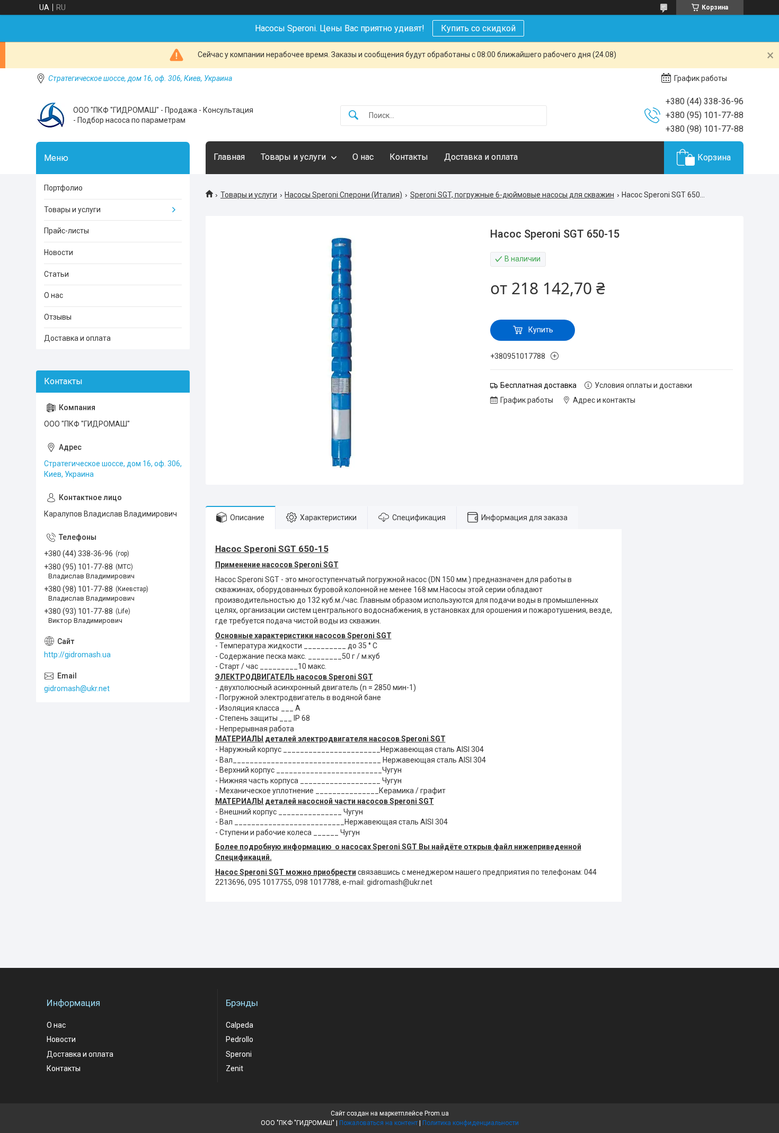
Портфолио (63, 188)
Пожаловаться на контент (378, 1123)
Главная (229, 157)
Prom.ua (436, 1113)
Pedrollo (239, 1039)
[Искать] (353, 115)
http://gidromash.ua (77, 654)
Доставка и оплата (481, 157)
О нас (363, 157)
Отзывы (58, 317)
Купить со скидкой (478, 28)
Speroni (239, 1054)
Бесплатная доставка (538, 385)
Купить (540, 329)
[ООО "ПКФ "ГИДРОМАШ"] (50, 116)
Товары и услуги (293, 157)
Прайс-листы (66, 230)
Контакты (409, 157)
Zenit (234, 1068)
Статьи (56, 274)
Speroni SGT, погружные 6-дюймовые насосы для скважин (512, 195)
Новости (58, 252)
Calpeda (239, 1025)
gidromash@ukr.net (77, 688)
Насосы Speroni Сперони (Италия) (343, 195)
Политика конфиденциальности (470, 1123)
